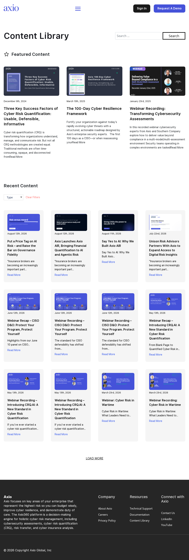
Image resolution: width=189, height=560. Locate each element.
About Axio (105, 508)
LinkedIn (166, 519)
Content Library (140, 520)
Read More (13, 274)
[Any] (15, 197)
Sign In (142, 8)
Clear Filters (33, 197)
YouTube (166, 525)
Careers (103, 514)
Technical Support (141, 508)
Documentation (140, 514)
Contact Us (168, 513)
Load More (94, 458)
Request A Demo (169, 8)
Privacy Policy (107, 520)
